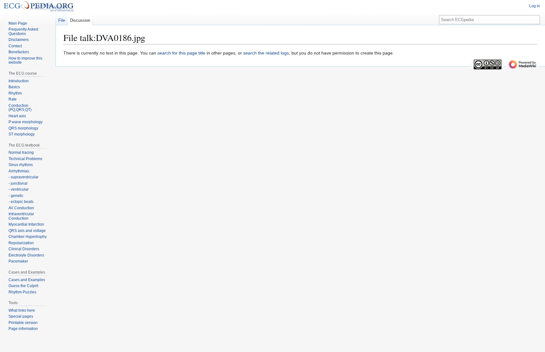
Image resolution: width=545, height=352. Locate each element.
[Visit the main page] (38, 6)
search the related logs (266, 52)
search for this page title (181, 52)
